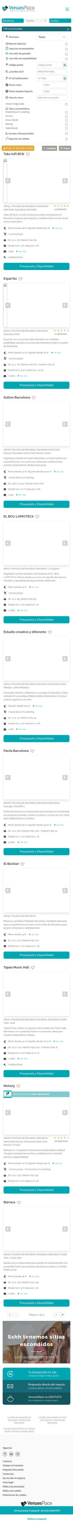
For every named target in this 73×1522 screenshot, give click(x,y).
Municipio (14, 37)
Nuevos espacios (17, 44)
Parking (9, 124)
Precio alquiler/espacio (21, 91)
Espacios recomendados (21, 48)
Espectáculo (11, 128)
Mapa (66, 148)
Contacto (7, 1461)
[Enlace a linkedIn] (11, 1454)
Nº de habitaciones (18, 78)
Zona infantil (11, 120)
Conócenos (8, 1474)
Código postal (16, 65)
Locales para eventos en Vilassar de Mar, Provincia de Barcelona (19, 1430)
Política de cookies (12, 1491)
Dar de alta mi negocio (14, 1478)
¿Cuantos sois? (16, 71)
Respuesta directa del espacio (46, 1384)
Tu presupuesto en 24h (42, 1372)
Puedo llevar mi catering (17, 112)
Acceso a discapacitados (21, 133)
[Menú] (66, 9)
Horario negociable (14, 104)
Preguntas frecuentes (13, 1470)
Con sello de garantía (19, 53)
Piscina (9, 116)
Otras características (19, 109)
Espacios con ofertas (18, 139)
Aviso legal (8, 1482)
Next (65, 180)
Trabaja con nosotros (13, 1465)
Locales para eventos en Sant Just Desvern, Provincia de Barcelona (52, 1420)
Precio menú (15, 85)
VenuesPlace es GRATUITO (44, 1397)
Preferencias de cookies (14, 1495)
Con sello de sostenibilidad (22, 58)
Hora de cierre (16, 98)
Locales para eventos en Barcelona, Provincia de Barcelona (19, 1420)
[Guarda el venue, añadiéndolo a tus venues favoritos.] (28, 154)
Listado (51, 148)
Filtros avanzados (13, 28)
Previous (8, 180)
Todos (41, 37)
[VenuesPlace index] (21, 9)
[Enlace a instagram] (18, 1454)
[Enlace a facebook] (5, 1454)
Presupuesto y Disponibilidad (37, 266)
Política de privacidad (13, 1486)
